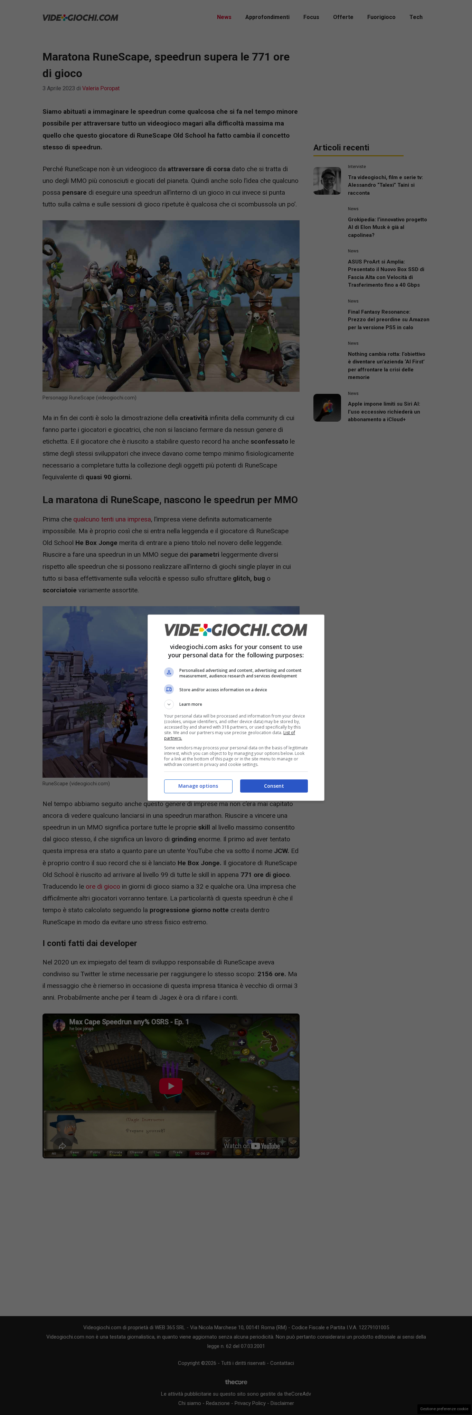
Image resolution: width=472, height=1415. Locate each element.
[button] (236, 704)
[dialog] (236, 707)
